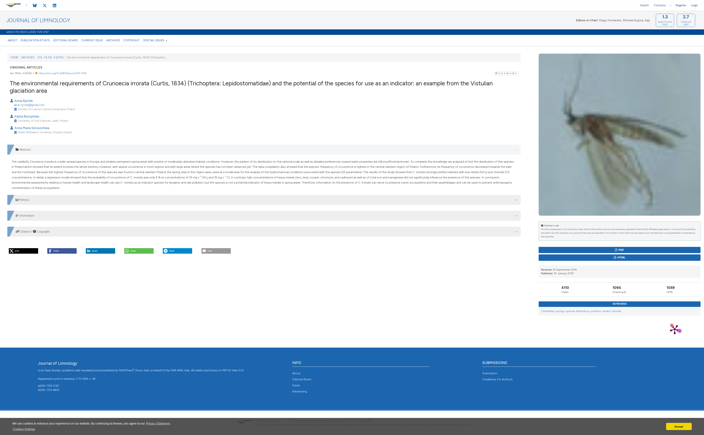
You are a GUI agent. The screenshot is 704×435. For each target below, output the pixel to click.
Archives (113, 40)
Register (681, 5)
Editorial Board (65, 40)
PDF (621, 250)
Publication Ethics (35, 40)
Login (694, 5)
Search (644, 5)
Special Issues (154, 40)
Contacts (660, 5)
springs (560, 311)
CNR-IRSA (176, 370)
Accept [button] (678, 426)
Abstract (25, 149)
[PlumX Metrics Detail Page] (675, 329)
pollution (596, 311)
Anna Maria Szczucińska (31, 128)
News (296, 385)
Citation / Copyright (34, 231)
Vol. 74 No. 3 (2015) (50, 57)
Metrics (24, 200)
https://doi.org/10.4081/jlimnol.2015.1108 (62, 73)
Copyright (131, 40)
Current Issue (92, 40)
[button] (23, 251)
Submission (489, 373)
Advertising (299, 391)
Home (14, 57)
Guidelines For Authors (497, 379)
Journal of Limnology (38, 20)
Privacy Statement (158, 423)
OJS (240, 370)
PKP (224, 370)
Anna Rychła (23, 101)
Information (26, 215)
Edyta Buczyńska (26, 116)
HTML (621, 257)
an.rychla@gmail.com (31, 105)
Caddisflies (547, 311)
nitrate (606, 311)
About (12, 40)
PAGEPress (126, 370)
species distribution (577, 311)
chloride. (616, 311)
